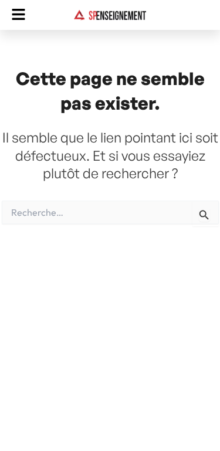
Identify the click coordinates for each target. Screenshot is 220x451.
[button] (18, 15)
